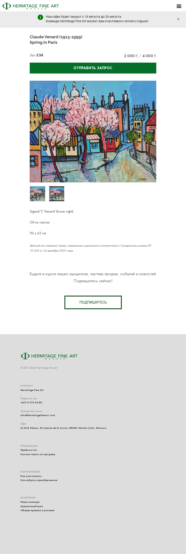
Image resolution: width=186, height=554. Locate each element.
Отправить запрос (93, 68)
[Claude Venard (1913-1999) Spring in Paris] (37, 194)
